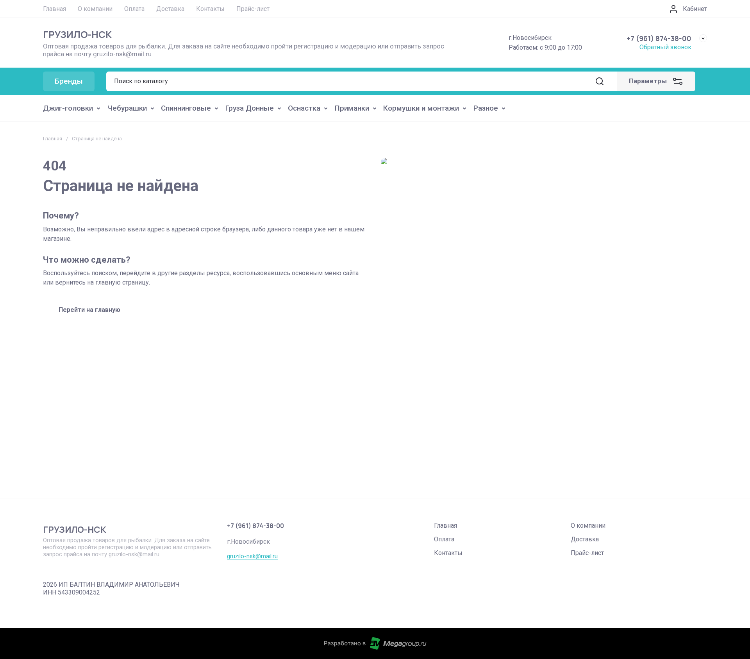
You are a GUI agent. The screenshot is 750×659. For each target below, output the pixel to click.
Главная (52, 138)
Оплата (444, 539)
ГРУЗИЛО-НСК (77, 34)
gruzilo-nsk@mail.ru (252, 556)
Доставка (585, 539)
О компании (588, 525)
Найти (599, 81)
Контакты (448, 553)
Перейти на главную (89, 309)
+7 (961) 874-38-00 (659, 38)
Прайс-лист (587, 553)
